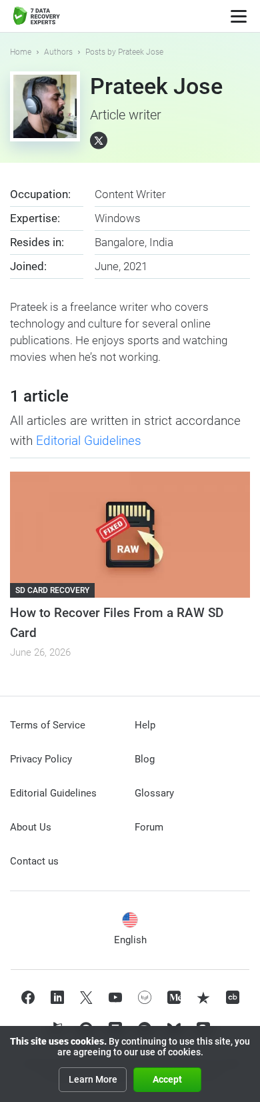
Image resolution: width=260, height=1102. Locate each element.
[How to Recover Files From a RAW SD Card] (130, 535)
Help (145, 725)
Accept (167, 1079)
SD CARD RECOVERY (52, 590)
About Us (30, 827)
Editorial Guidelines (88, 440)
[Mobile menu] (239, 16)
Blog (145, 759)
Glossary (154, 793)
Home (20, 52)
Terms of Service (47, 725)
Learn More (93, 1079)
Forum (149, 827)
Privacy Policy (41, 759)
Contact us (34, 861)
